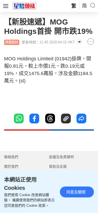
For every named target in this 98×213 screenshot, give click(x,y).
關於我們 (11, 166)
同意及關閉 (75, 192)
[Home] (24, 5)
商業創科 (11, 42)
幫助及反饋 (58, 166)
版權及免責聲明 (61, 157)
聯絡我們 (11, 157)
